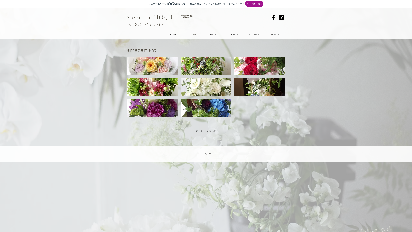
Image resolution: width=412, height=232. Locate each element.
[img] (152, 66)
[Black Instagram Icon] (281, 17)
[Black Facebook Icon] (273, 17)
